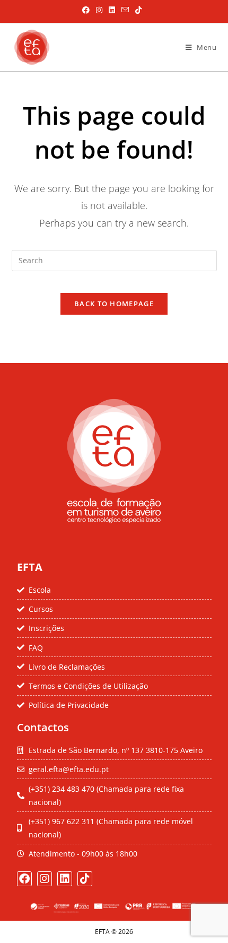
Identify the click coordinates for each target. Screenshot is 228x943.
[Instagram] (44, 878)
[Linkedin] (64, 878)
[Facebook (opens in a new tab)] (86, 10)
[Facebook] (24, 878)
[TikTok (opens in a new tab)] (137, 10)
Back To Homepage (114, 303)
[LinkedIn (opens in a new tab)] (112, 10)
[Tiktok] (84, 878)
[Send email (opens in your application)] (125, 10)
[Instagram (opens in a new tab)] (99, 10)
